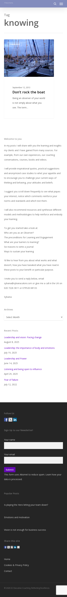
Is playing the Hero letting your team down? (26, 504)
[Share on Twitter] (8, 547)
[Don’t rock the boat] (29, 78)
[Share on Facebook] (5, 547)
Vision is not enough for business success (25, 529)
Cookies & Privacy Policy (16, 565)
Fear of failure (11, 379)
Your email (9, 454)
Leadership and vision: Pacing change (23, 337)
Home (7, 559)
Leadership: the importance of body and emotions (29, 347)
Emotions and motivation (17, 517)
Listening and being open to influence (23, 369)
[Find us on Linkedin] (15, 420)
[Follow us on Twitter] (10, 420)
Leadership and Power (15, 358)
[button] (61, 3)
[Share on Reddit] (12, 547)
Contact (8, 571)
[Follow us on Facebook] (6, 420)
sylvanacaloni (16, 43)
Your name (9, 439)
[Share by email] (18, 547)
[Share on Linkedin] (15, 547)
